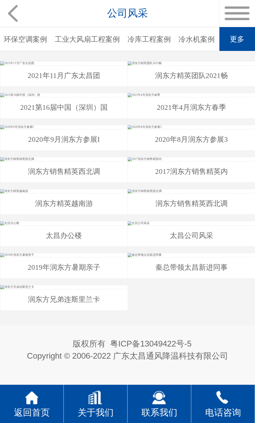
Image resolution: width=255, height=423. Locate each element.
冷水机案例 (197, 39)
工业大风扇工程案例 (87, 39)
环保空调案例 (25, 39)
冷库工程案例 (149, 39)
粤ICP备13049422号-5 (150, 343)
